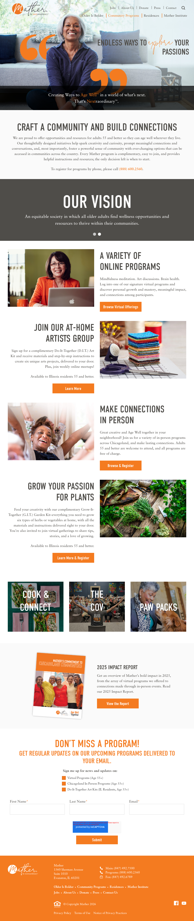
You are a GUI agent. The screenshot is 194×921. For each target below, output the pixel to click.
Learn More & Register (73, 558)
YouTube (184, 903)
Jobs (113, 8)
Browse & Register (121, 465)
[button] (94, 234)
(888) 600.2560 (130, 169)
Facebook (176, 903)
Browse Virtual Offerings (120, 306)
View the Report (118, 703)
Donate (144, 8)
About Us (127, 8)
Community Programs (123, 15)
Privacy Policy (62, 913)
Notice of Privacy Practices (110, 913)
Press (157, 8)
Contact (171, 8)
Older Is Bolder (92, 15)
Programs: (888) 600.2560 (123, 872)
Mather (30, 8)
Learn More (73, 388)
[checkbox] (97, 783)
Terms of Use (82, 913)
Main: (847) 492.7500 (120, 868)
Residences (151, 15)
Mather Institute (175, 15)
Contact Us (110, 892)
